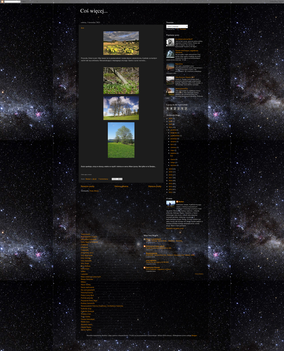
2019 (171, 172)
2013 (171, 189)
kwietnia (174, 153)
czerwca (174, 147)
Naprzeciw (179, 64)
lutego (173, 162)
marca (173, 159)
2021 (171, 127)
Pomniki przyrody (87, 298)
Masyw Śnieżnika (87, 279)
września (174, 139)
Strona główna (121, 186)
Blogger (194, 335)
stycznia (174, 165)
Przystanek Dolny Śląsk (89, 300)
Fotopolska (85, 250)
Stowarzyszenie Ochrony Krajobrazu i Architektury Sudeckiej (102, 306)
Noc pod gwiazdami (88, 290)
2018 (171, 175)
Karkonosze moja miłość (155, 246)
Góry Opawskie (86, 261)
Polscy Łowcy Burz (87, 295)
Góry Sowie (85, 263)
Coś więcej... (94, 10)
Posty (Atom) (94, 191)
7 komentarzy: (103, 179)
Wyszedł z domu (86, 324)
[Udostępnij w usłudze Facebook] (119, 179)
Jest (82, 27)
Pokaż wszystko (199, 273)
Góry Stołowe (85, 266)
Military (83, 282)
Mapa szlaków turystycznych (91, 277)
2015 (171, 183)
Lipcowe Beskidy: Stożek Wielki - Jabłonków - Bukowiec (164, 241)
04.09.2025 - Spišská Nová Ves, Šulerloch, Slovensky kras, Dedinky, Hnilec (170, 255)
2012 (171, 192)
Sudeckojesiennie (181, 89)
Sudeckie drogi (86, 308)
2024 (171, 118)
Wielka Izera (85, 322)
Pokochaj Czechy (87, 292)
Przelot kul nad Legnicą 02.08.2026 (157, 262)
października (175, 136)
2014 (171, 186)
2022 (171, 124)
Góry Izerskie (85, 258)
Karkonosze (85, 269)
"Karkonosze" (85, 234)
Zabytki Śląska (86, 327)
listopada (174, 133)
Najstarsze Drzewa (153, 267)
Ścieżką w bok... (86, 314)
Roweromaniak (151, 253)
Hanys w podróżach (153, 239)
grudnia (173, 130)
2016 (171, 180)
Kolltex (83, 271)
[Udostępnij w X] (117, 179)
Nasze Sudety (86, 284)
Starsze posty (154, 186)
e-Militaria (84, 245)
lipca (172, 144)
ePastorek (84, 247)
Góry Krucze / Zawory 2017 (185, 77)
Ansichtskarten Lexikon (89, 237)
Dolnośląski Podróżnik (88, 239)
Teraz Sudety (85, 316)
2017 (171, 178)
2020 (171, 169)
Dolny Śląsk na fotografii (89, 242)
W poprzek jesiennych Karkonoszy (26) (158, 248)
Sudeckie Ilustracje (87, 311)
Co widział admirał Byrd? (184, 39)
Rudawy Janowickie (88, 303)
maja (172, 150)
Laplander (84, 274)
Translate (182, 29)
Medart (181, 201)
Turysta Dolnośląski (88, 319)
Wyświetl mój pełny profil (174, 228)
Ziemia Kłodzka (86, 330)
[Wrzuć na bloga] (115, 179)
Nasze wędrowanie (87, 287)
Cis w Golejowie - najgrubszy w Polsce (158, 269)
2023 (171, 121)
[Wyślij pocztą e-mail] (113, 179)
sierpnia (174, 141)
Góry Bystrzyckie (87, 255)
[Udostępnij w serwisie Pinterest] (121, 179)
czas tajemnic (151, 260)
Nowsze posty (87, 186)
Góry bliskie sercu (87, 253)
